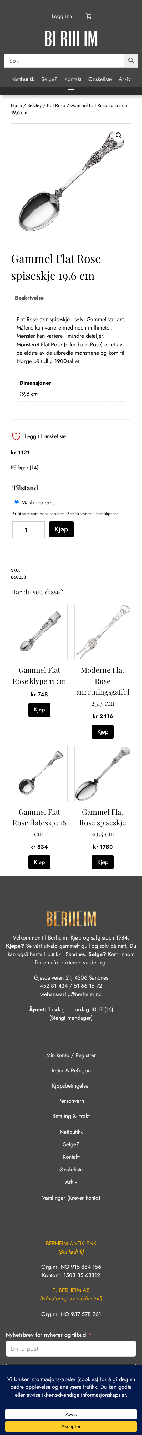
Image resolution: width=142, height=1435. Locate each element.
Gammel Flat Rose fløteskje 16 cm (39, 822)
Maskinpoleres (37, 503)
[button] (119, 135)
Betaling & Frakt (71, 1116)
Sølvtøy (34, 105)
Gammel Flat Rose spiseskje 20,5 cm (102, 822)
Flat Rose (56, 105)
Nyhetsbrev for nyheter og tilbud (46, 1335)
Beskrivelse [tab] (29, 298)
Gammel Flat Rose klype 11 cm (39, 675)
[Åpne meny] (71, 91)
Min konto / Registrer (71, 1055)
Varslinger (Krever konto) (71, 1198)
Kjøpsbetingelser (71, 1086)
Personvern (71, 1101)
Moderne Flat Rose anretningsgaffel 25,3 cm (102, 686)
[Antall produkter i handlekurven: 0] (88, 16)
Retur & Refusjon (71, 1070)
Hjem (16, 105)
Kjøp (61, 529)
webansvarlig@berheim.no (71, 994)
